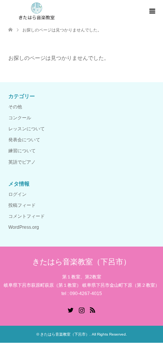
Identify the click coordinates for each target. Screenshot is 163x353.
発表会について (24, 139)
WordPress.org (23, 227)
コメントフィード (26, 216)
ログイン (17, 194)
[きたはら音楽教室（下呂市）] (36, 11)
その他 (15, 106)
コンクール (19, 117)
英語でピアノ (22, 162)
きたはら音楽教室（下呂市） (81, 262)
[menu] (151, 11)
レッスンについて (26, 128)
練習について (22, 150)
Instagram (81, 309)
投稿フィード (22, 205)
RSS (92, 309)
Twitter (70, 309)
